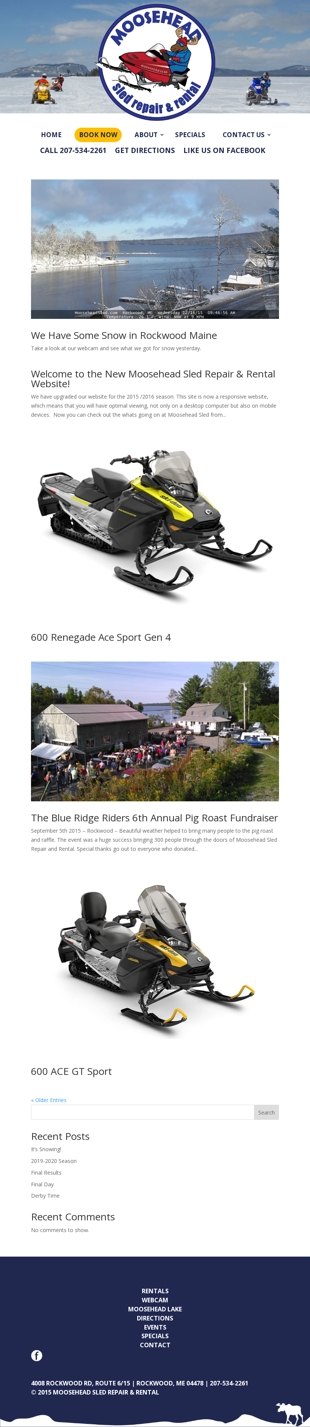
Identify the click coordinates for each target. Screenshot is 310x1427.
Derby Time (45, 1195)
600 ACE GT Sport (71, 1071)
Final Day (42, 1184)
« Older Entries (49, 1100)
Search (266, 1112)
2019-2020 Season (54, 1160)
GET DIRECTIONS (145, 151)
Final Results (46, 1172)
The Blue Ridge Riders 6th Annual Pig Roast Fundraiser (154, 817)
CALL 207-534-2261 (73, 151)
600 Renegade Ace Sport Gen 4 (101, 637)
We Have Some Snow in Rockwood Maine (124, 335)
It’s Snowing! (46, 1149)
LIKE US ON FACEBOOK (224, 151)
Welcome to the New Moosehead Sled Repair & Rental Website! (153, 378)
